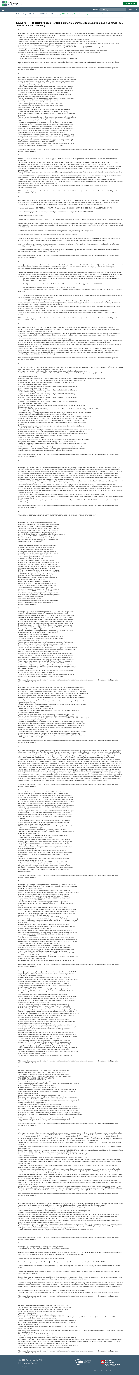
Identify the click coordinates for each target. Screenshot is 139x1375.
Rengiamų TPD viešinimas (30, 14)
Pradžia (18, 14)
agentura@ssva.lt (30, 1363)
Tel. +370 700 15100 (32, 1360)
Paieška (95, 10)
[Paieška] (124, 9)
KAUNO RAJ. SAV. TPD (46, 14)
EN (132, 9)
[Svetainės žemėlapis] (136, 9)
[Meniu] (3, 9)
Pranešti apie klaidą (24, 1367)
